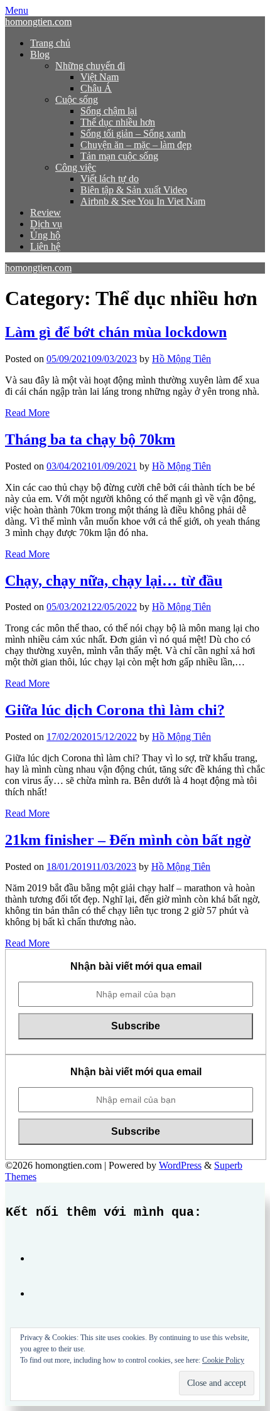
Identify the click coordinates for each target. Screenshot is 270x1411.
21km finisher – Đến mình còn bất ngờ (128, 840)
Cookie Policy (223, 1360)
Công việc (75, 167)
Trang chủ (50, 43)
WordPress (180, 1165)
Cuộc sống (76, 99)
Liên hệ (45, 246)
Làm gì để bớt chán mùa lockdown (116, 332)
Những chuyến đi (90, 65)
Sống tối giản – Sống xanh (133, 133)
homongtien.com (38, 21)
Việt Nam (99, 77)
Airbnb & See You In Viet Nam (142, 201)
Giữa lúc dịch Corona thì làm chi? (115, 710)
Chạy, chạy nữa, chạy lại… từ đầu (113, 580)
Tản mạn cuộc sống (119, 156)
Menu (16, 10)
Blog (40, 54)
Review (45, 212)
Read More (27, 412)
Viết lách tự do (109, 178)
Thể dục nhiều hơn (117, 122)
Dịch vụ (46, 223)
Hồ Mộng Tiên (181, 358)
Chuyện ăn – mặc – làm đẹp (136, 144)
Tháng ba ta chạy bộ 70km (90, 439)
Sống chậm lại (108, 110)
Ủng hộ (45, 235)
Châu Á (96, 88)
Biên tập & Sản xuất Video (133, 190)
